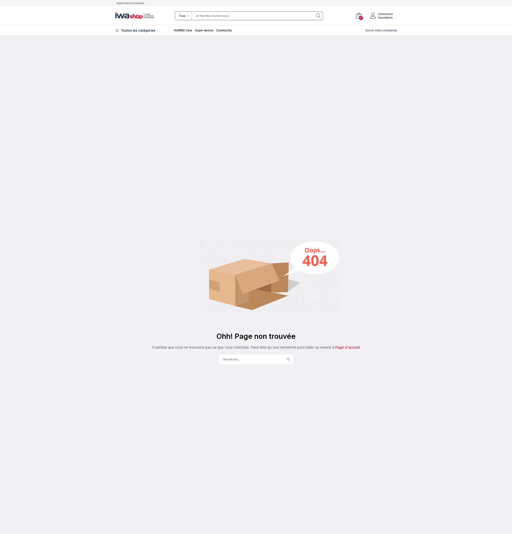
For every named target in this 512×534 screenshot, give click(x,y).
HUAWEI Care (183, 30)
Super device (204, 30)
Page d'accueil (347, 347)
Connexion (385, 14)
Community (224, 30)
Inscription (385, 17)
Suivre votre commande (381, 30)
